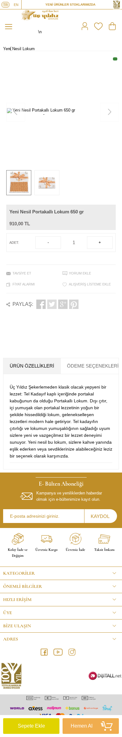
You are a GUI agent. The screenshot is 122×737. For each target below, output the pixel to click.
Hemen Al (82, 726)
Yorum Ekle (80, 273)
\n (40, 31)
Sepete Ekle (31, 726)
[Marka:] (59, 208)
